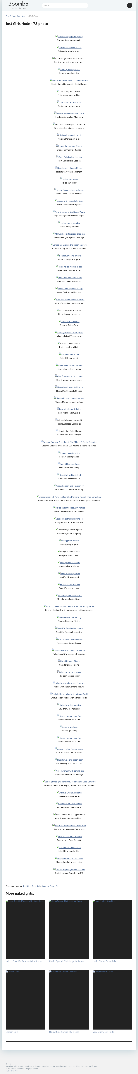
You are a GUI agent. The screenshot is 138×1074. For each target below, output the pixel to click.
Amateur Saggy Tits (50, 886)
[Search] (84, 5)
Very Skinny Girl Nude (103, 1031)
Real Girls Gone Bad (31, 886)
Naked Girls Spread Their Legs (64, 1031)
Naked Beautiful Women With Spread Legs (24, 963)
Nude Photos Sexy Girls (104, 961)
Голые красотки (12, 1071)
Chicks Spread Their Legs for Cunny (66, 961)
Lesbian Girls (12, 1031)
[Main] (22, 5)
